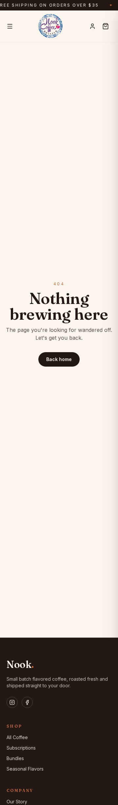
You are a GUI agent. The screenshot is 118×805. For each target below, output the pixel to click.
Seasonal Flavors (25, 769)
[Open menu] (10, 26)
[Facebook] (27, 702)
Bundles (15, 758)
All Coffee (17, 737)
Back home (59, 359)
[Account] (92, 26)
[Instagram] (12, 702)
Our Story (17, 801)
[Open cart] (105, 26)
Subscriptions (21, 748)
